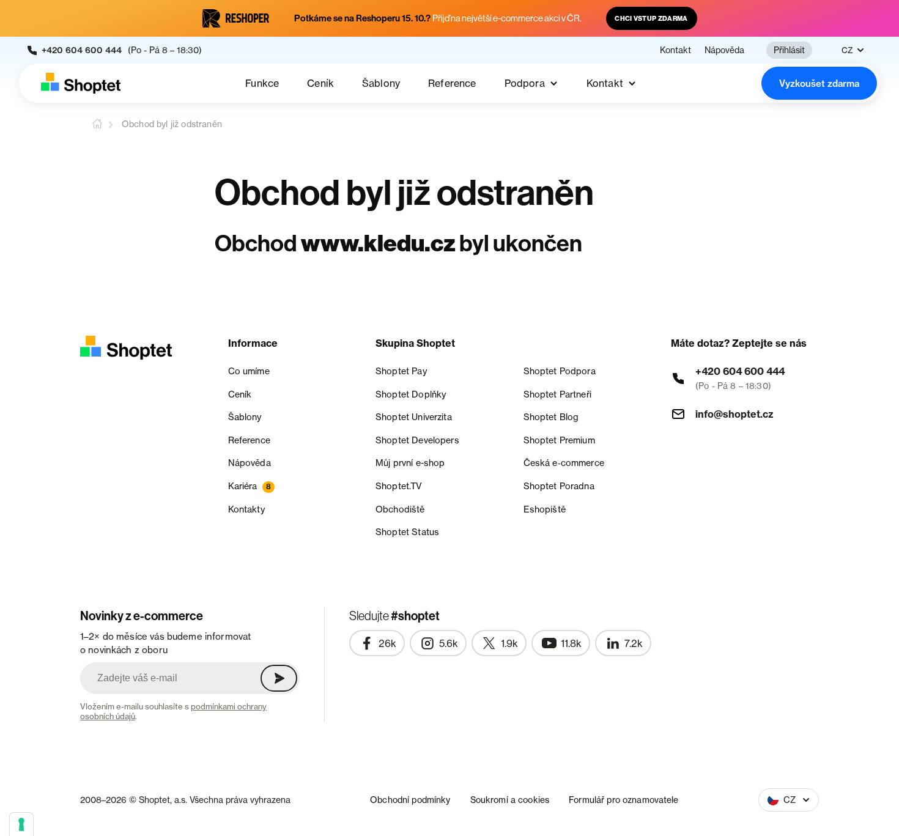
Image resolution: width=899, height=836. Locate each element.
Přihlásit (789, 50)
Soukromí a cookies (510, 799)
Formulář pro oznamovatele (624, 799)
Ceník (320, 83)
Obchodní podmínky (410, 799)
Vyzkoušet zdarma (819, 83)
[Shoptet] (80, 83)
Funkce (262, 83)
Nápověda (724, 50)
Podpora (525, 83)
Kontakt (675, 50)
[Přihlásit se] (279, 678)
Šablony (381, 83)
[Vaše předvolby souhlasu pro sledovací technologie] (21, 824)
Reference (452, 83)
